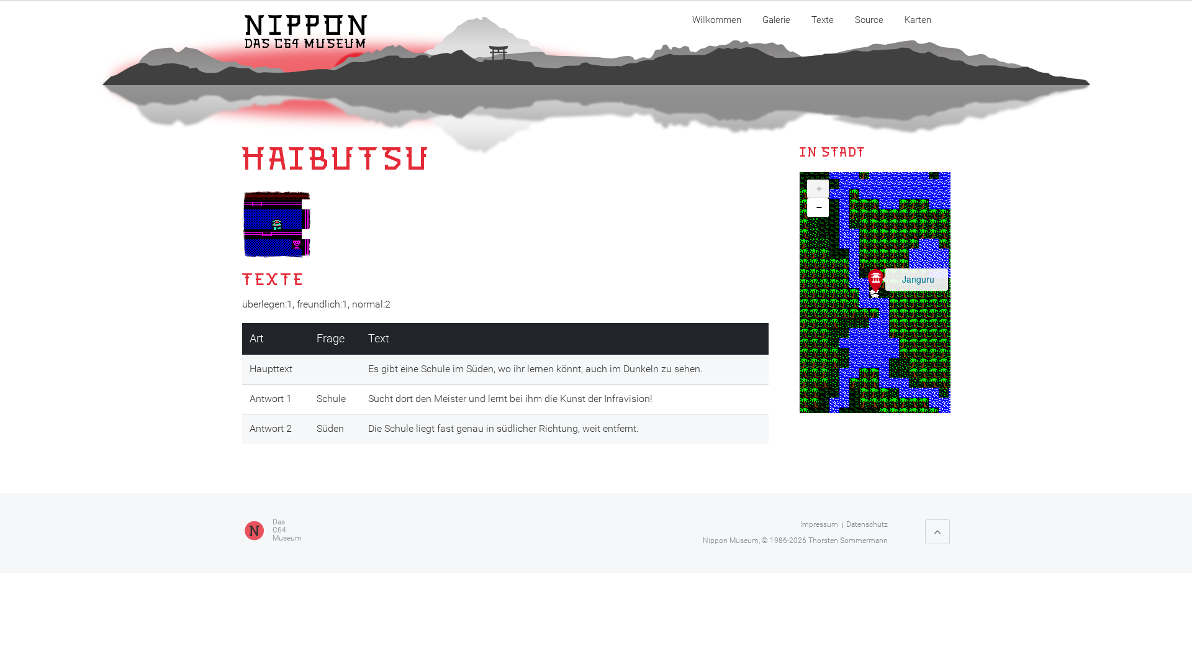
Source (869, 19)
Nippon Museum (731, 540)
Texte (822, 19)
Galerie (776, 19)
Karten (918, 19)
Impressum (819, 524)
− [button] (819, 207)
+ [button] (819, 188)
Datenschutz (867, 524)
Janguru (918, 279)
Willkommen (716, 19)
